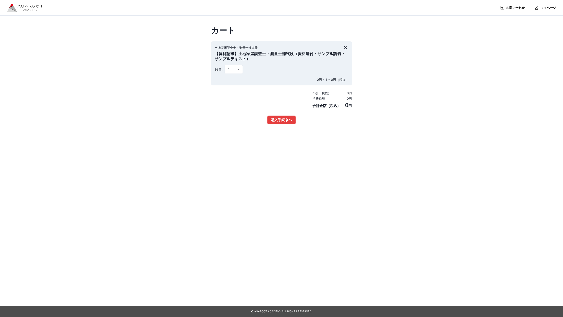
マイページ (548, 7)
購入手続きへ (281, 120)
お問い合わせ (515, 7)
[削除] (345, 47)
